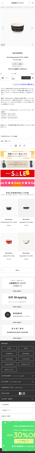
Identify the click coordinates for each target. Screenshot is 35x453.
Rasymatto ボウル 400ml (26, 222)
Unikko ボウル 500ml (8, 256)
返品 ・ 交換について (6, 141)
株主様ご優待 (6, 416)
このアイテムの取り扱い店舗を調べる (24, 84)
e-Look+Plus (26, 359)
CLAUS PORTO (9, 364)
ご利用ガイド (6, 410)
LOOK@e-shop (17, 3)
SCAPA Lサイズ (25, 364)
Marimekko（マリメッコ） (15, 7)
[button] (32, 28)
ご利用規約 (5, 404)
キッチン (27, 7)
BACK (17, 270)
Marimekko (26, 353)
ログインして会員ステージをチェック (17, 69)
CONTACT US (12, 387)
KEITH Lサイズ (9, 369)
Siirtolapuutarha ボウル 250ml (9, 222)
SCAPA (9, 348)
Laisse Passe (9, 359)
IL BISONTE (9, 353)
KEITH (26, 348)
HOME (3, 7)
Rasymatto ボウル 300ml (26, 256)
